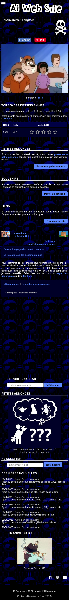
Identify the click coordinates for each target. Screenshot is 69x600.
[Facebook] (50, 578)
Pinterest (35, 591)
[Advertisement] (34, 340)
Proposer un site (56, 221)
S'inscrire (54, 464)
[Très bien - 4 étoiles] (49, 132)
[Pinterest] (57, 578)
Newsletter (50, 591)
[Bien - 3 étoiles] (43, 132)
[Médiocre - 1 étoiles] (32, 132)
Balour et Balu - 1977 (34, 568)
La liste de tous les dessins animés (23, 255)
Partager (25, 40)
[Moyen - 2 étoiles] (38, 132)
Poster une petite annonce (50, 166)
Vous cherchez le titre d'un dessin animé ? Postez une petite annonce (34, 450)
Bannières (32, 596)
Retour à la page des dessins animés (24, 249)
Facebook (20, 591)
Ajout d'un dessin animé (27, 479)
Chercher (54, 385)
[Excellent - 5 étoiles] (55, 132)
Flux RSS (45, 596)
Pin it (41, 40)
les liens (27, 276)
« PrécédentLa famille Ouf (21, 235)
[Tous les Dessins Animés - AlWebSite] (35, 13)
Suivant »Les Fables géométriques (41, 242)
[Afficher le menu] (3, 4)
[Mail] (65, 578)
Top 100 (8, 118)
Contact (21, 596)
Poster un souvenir (54, 193)
